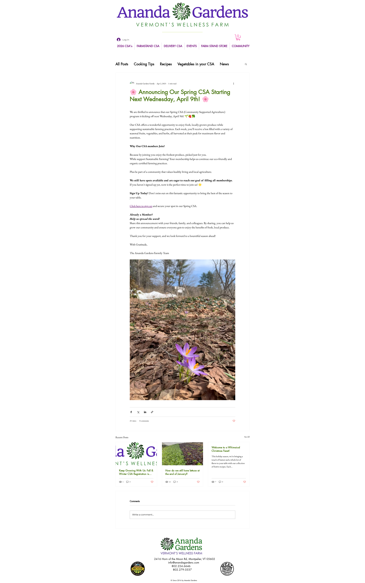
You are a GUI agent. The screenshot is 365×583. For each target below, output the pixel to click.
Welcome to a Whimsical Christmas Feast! (226, 449)
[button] (238, 37)
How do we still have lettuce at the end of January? (182, 472)
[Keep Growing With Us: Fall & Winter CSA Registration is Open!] (136, 453)
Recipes (166, 64)
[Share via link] (152, 412)
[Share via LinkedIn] (145, 412)
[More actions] (233, 83)
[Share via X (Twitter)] (138, 412)
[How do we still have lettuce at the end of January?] (182, 453)
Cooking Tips (144, 64)
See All (247, 436)
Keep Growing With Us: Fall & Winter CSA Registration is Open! (136, 472)
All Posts (121, 64)
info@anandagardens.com (183, 562)
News (224, 64)
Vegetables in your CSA (196, 64)
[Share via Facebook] (131, 412)
